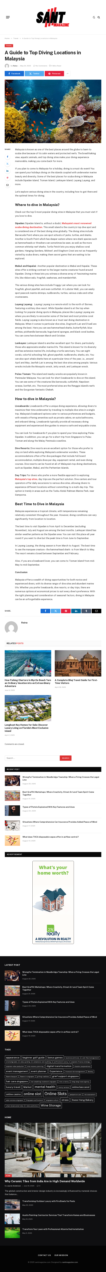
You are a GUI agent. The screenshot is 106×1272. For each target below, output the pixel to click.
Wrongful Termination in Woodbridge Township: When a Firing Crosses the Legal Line (60, 778)
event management (17, 1071)
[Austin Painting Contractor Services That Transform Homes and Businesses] (12, 1219)
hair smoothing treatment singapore (43, 1082)
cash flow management (90, 1058)
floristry (90, 1071)
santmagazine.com (70, 1262)
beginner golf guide (33, 1057)
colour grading (25, 1062)
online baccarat (81, 1087)
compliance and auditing (42, 1062)
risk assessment (90, 1094)
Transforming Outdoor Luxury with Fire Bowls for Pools (48, 1201)
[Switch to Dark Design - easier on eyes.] (94, 17)
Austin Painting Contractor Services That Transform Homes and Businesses (58, 1215)
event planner (38, 1071)
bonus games (55, 1057)
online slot (32, 1094)
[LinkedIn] (7, 171)
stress (65, 1099)
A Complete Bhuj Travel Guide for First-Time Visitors (76, 682)
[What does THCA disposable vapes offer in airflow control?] (12, 840)
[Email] (7, 185)
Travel (9, 46)
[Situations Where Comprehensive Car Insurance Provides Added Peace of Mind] (12, 825)
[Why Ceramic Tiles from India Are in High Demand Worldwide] (53, 1150)
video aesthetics (32, 1106)
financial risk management (75, 1071)
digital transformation (59, 1066)
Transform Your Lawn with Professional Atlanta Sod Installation (53, 1229)
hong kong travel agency (80, 1082)
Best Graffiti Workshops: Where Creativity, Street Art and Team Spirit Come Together (58, 793)
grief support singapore (65, 1076)
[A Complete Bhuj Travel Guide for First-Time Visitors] (78, 663)
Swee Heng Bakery (82, 1099)
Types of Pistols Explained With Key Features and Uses (48, 807)
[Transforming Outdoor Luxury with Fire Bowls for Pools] (12, 1205)
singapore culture (52, 1100)
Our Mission (61, 1255)
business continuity (72, 1058)
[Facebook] (7, 156)
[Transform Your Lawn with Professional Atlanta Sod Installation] (12, 1233)
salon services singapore (14, 1100)
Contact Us (44, 1255)
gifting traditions (43, 1076)
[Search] (98, 17)
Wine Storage (51, 1105)
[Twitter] (7, 163)
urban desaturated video (14, 1106)
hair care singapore (17, 1081)
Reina (15, 66)
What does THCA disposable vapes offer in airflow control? (50, 837)
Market (27, 1087)
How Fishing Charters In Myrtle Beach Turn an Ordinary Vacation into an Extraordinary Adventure (28, 683)
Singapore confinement (34, 1100)
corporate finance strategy (80, 1062)
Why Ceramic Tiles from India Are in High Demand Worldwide (45, 1181)
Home (8, 1176)
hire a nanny (64, 1082)
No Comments (41, 66)
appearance (12, 1057)
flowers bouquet (11, 1076)
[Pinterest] (7, 178)
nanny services (63, 1087)
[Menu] (8, 17)
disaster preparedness (82, 1066)
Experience (56, 1071)
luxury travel (13, 1087)
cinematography (12, 1062)
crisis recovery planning (35, 1066)
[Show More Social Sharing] (67, 73)
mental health (45, 1087)
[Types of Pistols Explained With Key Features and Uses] (12, 810)
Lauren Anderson (14, 1186)
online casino (13, 1094)
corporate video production (15, 1066)
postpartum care (75, 1094)
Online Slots (55, 1093)
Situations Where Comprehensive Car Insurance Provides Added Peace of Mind (59, 822)
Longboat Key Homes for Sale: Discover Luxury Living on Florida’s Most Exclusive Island (26, 728)
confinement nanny (61, 1062)
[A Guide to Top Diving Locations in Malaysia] (53, 111)
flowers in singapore (27, 1076)
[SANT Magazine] (53, 17)
